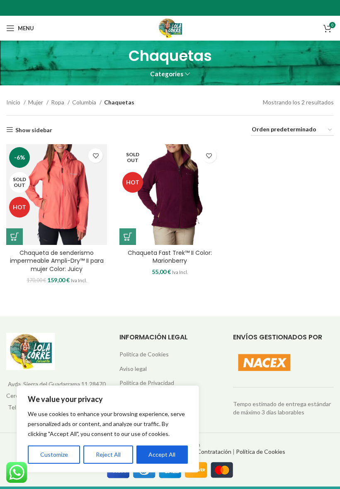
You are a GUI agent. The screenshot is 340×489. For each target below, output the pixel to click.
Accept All (161, 454)
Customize (54, 454)
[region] (108, 428)
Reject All (108, 454)
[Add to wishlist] (95, 155)
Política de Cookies (144, 354)
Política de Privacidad (146, 382)
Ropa (58, 102)
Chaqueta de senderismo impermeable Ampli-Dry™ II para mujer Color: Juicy (57, 261)
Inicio (14, 102)
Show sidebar (33, 129)
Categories (166, 74)
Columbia (84, 102)
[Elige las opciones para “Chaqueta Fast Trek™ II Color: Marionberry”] (127, 236)
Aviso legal (133, 368)
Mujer (36, 102)
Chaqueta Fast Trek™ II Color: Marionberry (170, 257)
